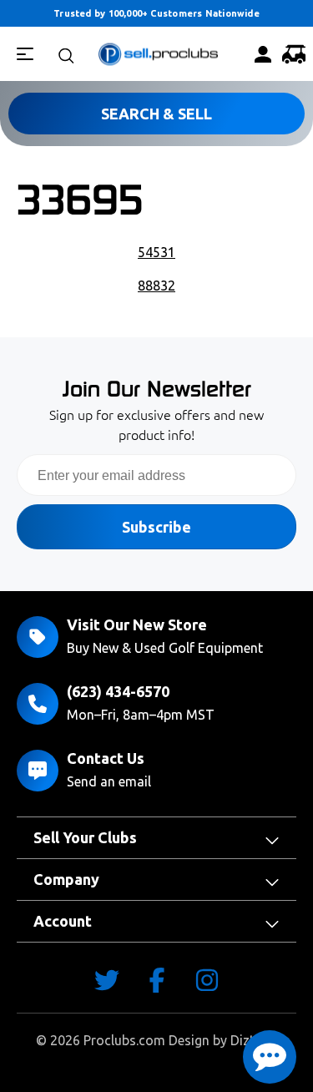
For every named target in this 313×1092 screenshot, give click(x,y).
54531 (156, 252)
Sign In (258, 54)
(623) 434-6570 (118, 691)
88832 (156, 285)
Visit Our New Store (137, 624)
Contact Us (105, 758)
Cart (289, 54)
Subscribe (156, 526)
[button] (269, 1057)
